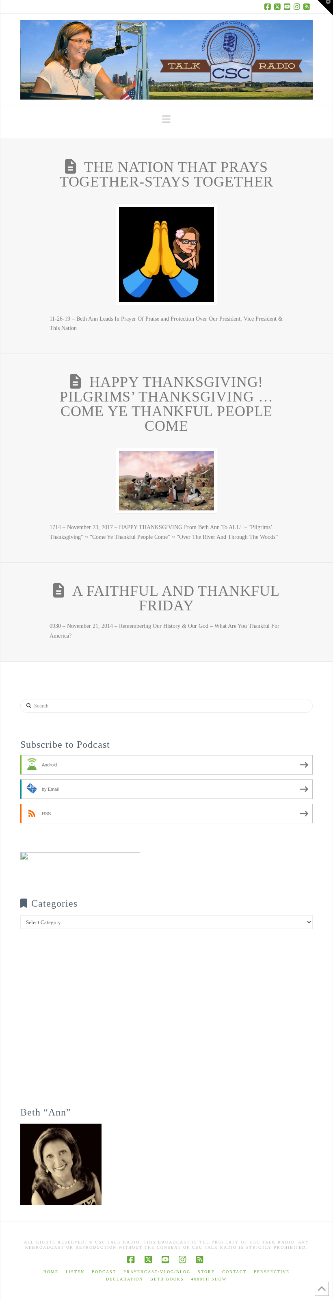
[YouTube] (288, 6)
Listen (75, 1272)
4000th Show (209, 1279)
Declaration (124, 1279)
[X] (278, 6)
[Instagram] (298, 6)
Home (50, 1272)
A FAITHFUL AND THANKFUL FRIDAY (176, 598)
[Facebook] (269, 6)
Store (206, 1272)
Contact (234, 1272)
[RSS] (308, 6)
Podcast (104, 1272)
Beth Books (167, 1279)
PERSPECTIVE (272, 1272)
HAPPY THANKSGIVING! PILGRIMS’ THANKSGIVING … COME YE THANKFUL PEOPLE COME (166, 404)
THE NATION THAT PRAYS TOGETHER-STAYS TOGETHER (167, 174)
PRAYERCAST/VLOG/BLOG (156, 1272)
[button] (166, 119)
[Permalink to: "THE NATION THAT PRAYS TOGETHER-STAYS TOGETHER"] (166, 254)
